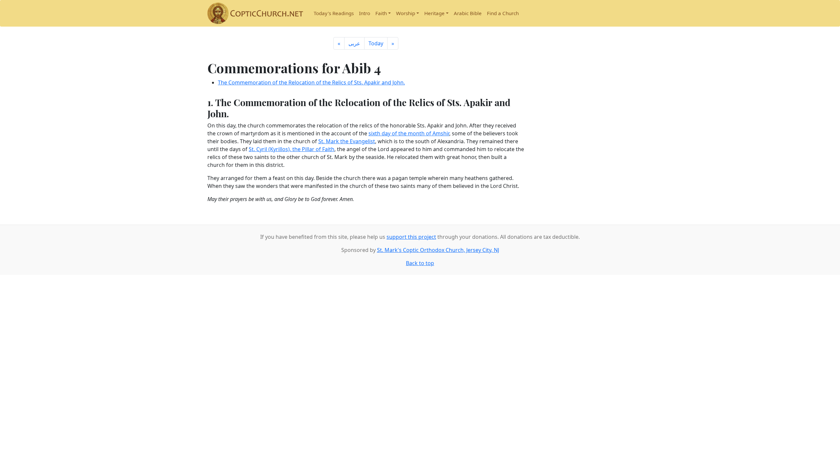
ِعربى (354, 43)
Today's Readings (334, 13)
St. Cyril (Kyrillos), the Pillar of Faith (291, 149)
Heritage (434, 13)
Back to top (420, 263)
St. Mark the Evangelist (346, 141)
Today (375, 43)
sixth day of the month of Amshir (408, 133)
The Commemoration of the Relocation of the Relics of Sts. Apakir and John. (311, 82)
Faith (381, 13)
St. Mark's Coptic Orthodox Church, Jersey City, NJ (438, 250)
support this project (411, 236)
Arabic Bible (468, 13)
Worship (405, 13)
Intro (364, 13)
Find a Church (503, 13)
